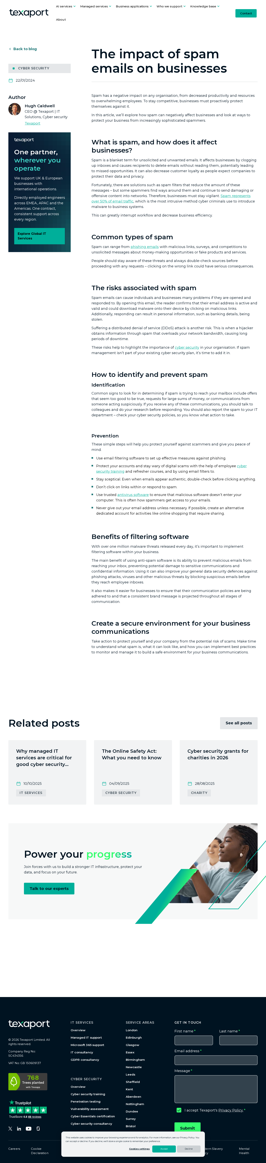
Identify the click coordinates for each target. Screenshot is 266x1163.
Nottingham (135, 1104)
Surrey (131, 1119)
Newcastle (134, 1067)
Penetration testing (85, 1101)
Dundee (132, 1111)
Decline (189, 1148)
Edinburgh (134, 1037)
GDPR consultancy (85, 1060)
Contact (246, 13)
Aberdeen (133, 1096)
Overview (78, 1030)
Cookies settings (139, 1148)
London (132, 1030)
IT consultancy (82, 1052)
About (61, 19)
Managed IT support (86, 1037)
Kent (129, 1089)
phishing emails (145, 247)
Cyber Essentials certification (93, 1116)
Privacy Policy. (230, 1110)
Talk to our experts (49, 888)
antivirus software (133, 495)
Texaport (32, 123)
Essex (130, 1052)
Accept (164, 1148)
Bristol (131, 1126)
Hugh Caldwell (40, 106)
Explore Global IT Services (32, 236)
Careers (14, 1149)
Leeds (130, 1074)
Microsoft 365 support (87, 1045)
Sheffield (133, 1082)
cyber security (187, 347)
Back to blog (25, 49)
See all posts (239, 723)
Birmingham (135, 1060)
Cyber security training (88, 1094)
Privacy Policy (187, 1137)
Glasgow (132, 1045)
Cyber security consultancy (91, 1123)
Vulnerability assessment (90, 1109)
